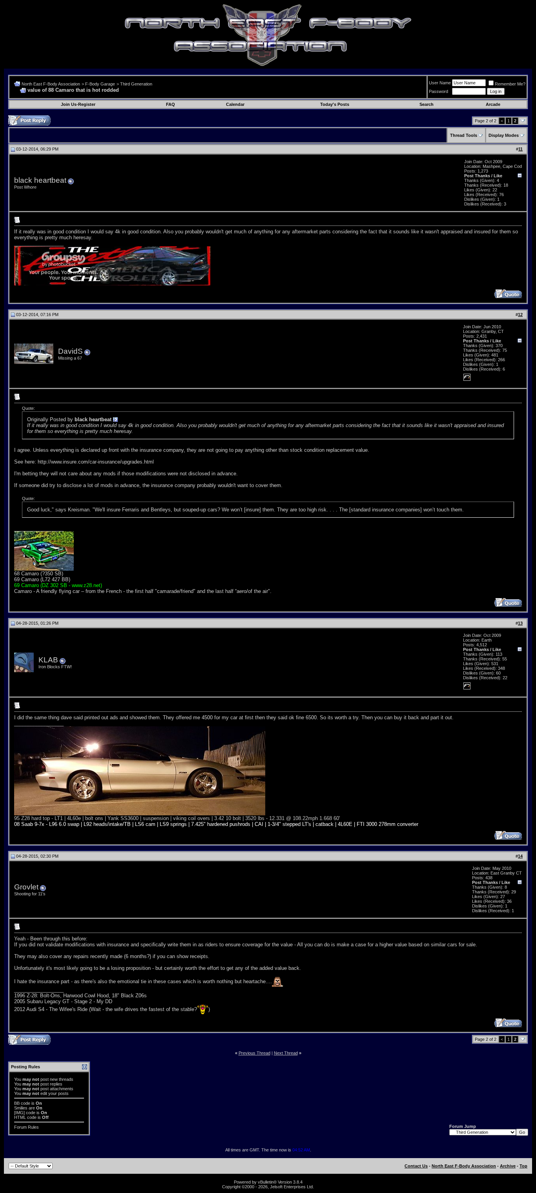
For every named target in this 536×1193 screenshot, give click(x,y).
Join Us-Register (78, 104)
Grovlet (26, 887)
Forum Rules (26, 1127)
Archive (508, 1166)
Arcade (493, 104)
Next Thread (286, 1053)
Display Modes (504, 135)
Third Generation (136, 84)
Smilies (20, 1108)
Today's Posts (334, 104)
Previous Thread (254, 1053)
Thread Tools (463, 135)
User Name (440, 82)
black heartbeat (40, 180)
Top (523, 1166)
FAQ (170, 104)
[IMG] (19, 1112)
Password (438, 91)
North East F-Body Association (51, 84)
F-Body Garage (100, 84)
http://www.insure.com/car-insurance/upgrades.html (96, 462)
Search (426, 104)
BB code (22, 1103)
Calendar (235, 104)
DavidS (70, 351)
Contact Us (416, 1166)
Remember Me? (510, 84)
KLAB (48, 660)
